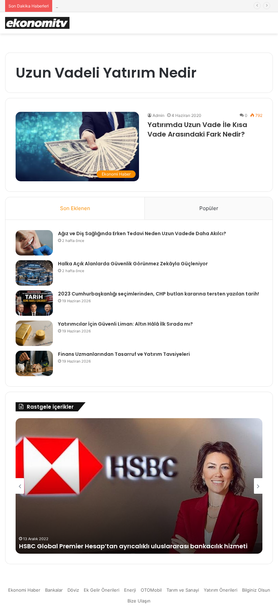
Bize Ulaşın (139, 601)
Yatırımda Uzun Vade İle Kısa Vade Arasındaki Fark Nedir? (197, 129)
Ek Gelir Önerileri (101, 590)
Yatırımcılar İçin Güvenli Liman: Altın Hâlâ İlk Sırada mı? (125, 324)
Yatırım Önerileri (220, 590)
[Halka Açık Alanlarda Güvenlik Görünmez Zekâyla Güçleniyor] (34, 273)
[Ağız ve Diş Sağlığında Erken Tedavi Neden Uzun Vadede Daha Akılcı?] (34, 243)
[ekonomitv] (37, 23)
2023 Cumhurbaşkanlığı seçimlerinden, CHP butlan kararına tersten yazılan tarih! (158, 293)
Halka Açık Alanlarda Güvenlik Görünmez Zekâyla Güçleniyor (133, 263)
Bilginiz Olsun (256, 590)
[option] (139, 486)
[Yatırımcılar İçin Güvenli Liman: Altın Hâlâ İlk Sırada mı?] (34, 333)
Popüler (208, 208)
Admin (158, 115)
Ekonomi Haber (24, 590)
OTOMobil (151, 590)
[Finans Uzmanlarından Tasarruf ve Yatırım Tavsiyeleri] (34, 363)
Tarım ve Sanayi (182, 590)
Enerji (130, 590)
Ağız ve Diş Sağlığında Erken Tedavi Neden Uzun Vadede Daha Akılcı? (142, 233)
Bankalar (54, 590)
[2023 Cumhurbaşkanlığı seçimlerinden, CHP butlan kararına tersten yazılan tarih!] (34, 303)
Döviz (73, 590)
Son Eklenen (75, 208)
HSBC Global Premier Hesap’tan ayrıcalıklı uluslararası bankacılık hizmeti (133, 546)
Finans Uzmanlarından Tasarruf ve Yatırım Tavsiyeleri (124, 354)
